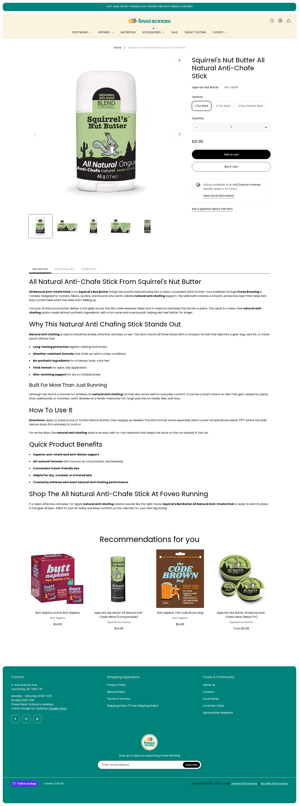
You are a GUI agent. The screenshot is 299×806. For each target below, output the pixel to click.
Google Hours (58, 708)
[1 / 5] (40, 226)
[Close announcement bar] (291, 7)
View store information (218, 196)
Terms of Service (118, 699)
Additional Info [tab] (65, 269)
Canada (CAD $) (54, 783)
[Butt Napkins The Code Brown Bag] (180, 578)
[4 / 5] (121, 226)
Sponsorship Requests (218, 713)
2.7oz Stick (223, 106)
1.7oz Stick (201, 106)
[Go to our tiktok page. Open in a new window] (37, 719)
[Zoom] (179, 60)
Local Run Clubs (213, 706)
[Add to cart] (202, 556)
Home (117, 47)
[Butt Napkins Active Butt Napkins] (57, 578)
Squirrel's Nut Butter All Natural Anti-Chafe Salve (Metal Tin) (241, 615)
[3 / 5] (94, 226)
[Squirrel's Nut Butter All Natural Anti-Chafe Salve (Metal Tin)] (241, 578)
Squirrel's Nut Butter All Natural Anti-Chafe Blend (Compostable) (118, 615)
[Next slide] (179, 134)
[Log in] (280, 20)
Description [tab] (40, 269)
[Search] (272, 20)
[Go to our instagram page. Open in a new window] (26, 719)
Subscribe (191, 764)
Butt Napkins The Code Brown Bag (180, 613)
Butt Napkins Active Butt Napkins (57, 613)
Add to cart (231, 154)
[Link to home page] (149, 742)
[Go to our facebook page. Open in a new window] (15, 719)
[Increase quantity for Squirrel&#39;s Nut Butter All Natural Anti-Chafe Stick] (266, 127)
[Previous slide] (35, 134)
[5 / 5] (147, 226)
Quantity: (198, 118)
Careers (208, 692)
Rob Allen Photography (274, 783)
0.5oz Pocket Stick (250, 106)
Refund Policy (116, 692)
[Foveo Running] (149, 20)
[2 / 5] (67, 226)
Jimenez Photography (244, 783)
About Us (209, 685)
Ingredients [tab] (89, 269)
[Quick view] (80, 556)
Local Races (211, 699)
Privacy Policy (116, 685)
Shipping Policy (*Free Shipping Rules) (132, 706)
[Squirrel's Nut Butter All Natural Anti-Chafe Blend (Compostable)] (119, 578)
